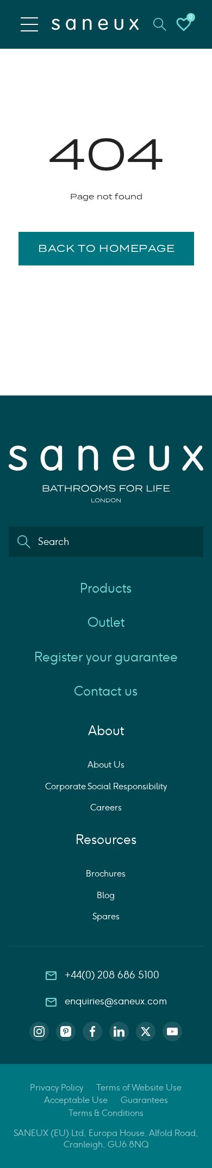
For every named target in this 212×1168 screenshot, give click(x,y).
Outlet (106, 622)
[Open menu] (29, 24)
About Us (106, 765)
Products (106, 588)
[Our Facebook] (92, 1031)
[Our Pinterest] (66, 1031)
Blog (106, 895)
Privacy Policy (56, 1087)
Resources (106, 839)
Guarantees (144, 1100)
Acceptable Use (76, 1100)
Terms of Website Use (139, 1087)
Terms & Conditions (106, 1113)
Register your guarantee (106, 657)
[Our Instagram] (39, 1031)
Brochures (106, 873)
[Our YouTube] (172, 1031)
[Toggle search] (160, 24)
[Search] (23, 541)
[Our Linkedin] (119, 1031)
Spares (106, 916)
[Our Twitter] (145, 1031)
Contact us (106, 691)
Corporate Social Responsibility (106, 786)
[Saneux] (95, 24)
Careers (106, 807)
